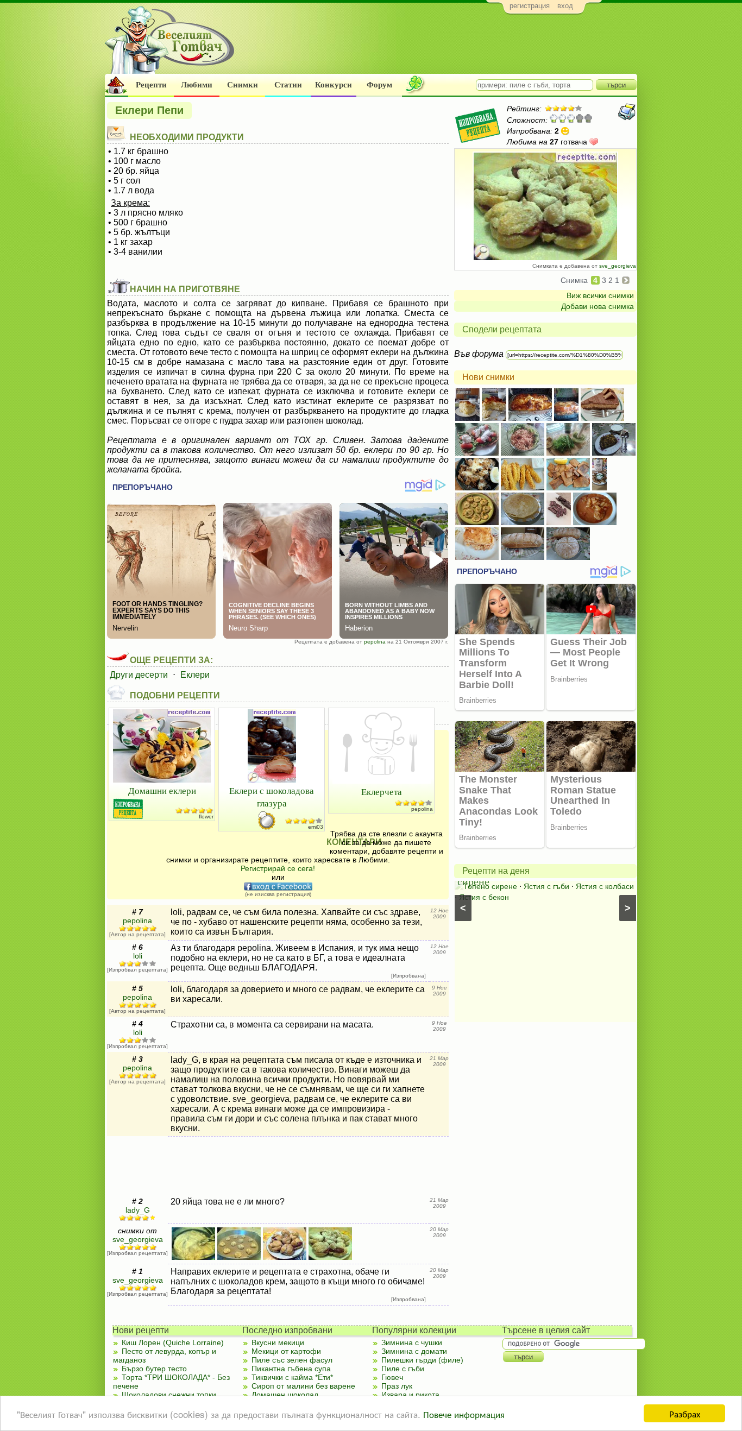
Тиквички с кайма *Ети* (292, 1377)
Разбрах (684, 1413)
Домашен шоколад (284, 1394)
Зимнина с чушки (411, 1342)
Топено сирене (490, 886)
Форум (379, 84)
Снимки (242, 84)
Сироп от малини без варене (303, 1386)
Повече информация (464, 1414)
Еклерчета (381, 791)
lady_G (137, 1210)
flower (206, 816)
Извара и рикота (410, 1394)
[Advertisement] (439, 46)
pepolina (375, 642)
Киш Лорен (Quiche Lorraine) (173, 1342)
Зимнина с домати (414, 1351)
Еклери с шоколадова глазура (271, 796)
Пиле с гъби (402, 1368)
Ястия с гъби (546, 886)
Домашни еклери (162, 790)
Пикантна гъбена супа (291, 1368)
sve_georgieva (617, 266)
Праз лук (396, 1386)
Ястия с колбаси (605, 886)
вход (565, 6)
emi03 (315, 827)
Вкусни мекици (277, 1342)
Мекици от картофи (286, 1351)
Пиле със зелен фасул (291, 1360)
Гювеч (392, 1377)
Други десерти (139, 674)
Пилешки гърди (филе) (422, 1360)
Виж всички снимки (600, 295)
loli (137, 955)
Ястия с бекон (484, 897)
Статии (288, 84)
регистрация (530, 6)
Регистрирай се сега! (278, 868)
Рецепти (151, 84)
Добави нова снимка (597, 306)
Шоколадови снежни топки (169, 1394)
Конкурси (333, 84)
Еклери (195, 674)
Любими (196, 84)
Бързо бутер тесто (154, 1368)
